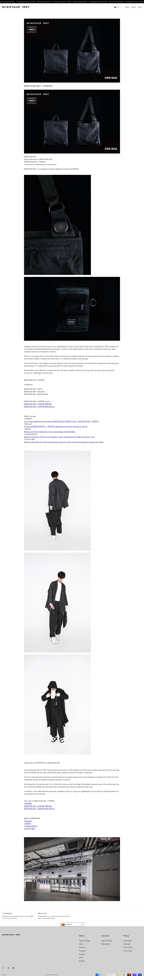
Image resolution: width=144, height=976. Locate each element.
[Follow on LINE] (13, 968)
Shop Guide (127, 940)
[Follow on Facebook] (3, 968)
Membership (105, 944)
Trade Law (126, 944)
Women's (82, 947)
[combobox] (72, 924)
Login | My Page (84, 940)
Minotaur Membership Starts (7, 1)
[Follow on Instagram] (8, 968)
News (81, 957)
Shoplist (82, 961)
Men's (81, 944)
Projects (82, 954)
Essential (82, 951)
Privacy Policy (128, 947)
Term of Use (127, 951)
